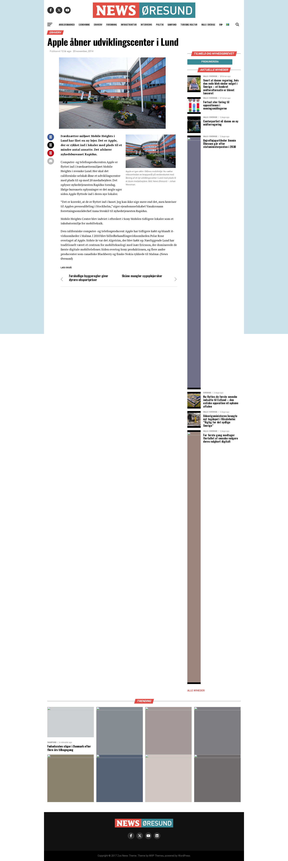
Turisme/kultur (188, 24)
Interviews (146, 24)
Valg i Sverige (208, 24)
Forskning (111, 24)
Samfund (172, 24)
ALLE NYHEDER (196, 690)
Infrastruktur (129, 24)
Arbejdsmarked (67, 24)
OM (220, 24)
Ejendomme (84, 24)
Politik (160, 24)
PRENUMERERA (209, 61)
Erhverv (98, 24)
